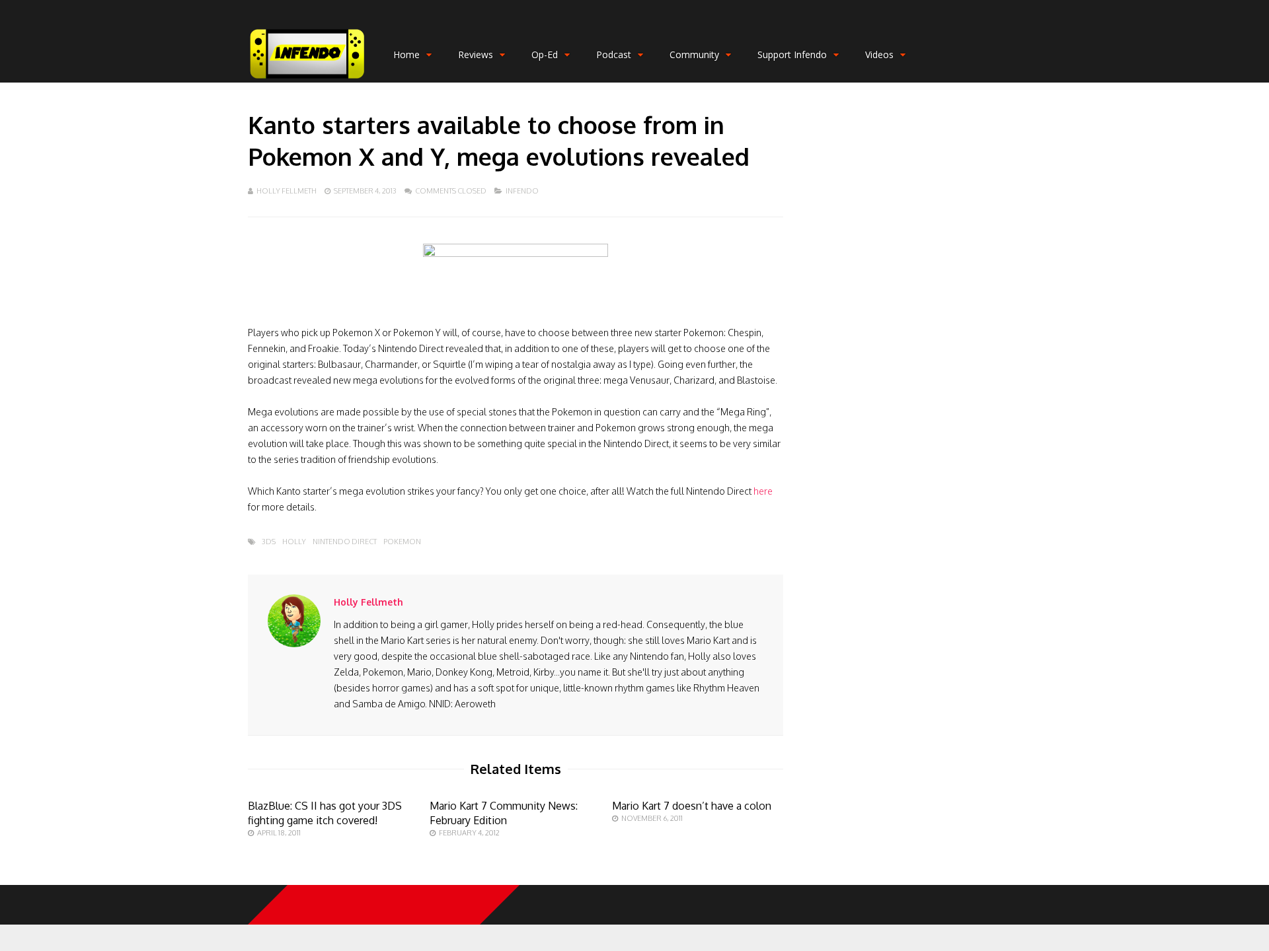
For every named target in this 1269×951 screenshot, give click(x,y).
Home (406, 54)
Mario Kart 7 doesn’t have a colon (691, 805)
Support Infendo (792, 54)
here (763, 491)
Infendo (522, 190)
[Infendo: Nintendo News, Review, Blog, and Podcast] (307, 80)
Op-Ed (544, 54)
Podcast (613, 54)
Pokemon (402, 542)
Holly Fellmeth (286, 190)
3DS (269, 542)
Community (694, 54)
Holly (294, 542)
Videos (879, 54)
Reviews (475, 54)
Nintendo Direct (345, 542)
